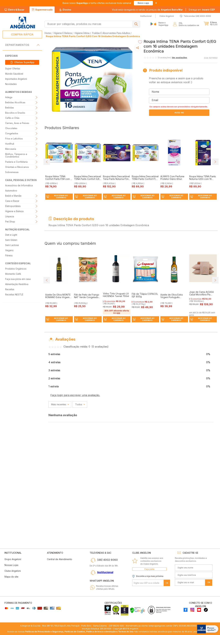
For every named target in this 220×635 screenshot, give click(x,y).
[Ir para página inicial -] (22, 23)
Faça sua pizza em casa (18, 279)
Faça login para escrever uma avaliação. (75, 395)
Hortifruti (9, 143)
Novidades (11, 84)
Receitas (9, 289)
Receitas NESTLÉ (14, 294)
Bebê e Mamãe (13, 195)
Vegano (9, 250)
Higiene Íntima (82, 33)
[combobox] (92, 24)
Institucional (105, 572)
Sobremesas (12, 172)
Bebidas (9, 107)
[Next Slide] (215, 162)
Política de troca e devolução (101, 631)
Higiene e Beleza (14, 211)
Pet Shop (10, 221)
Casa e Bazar (12, 201)
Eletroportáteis (13, 206)
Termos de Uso (125, 631)
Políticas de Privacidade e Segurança (44, 631)
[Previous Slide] (46, 162)
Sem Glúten (11, 240)
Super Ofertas (12, 68)
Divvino (67, 9)
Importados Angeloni (16, 78)
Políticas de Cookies (74, 631)
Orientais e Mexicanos (17, 167)
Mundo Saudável (14, 73)
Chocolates (11, 128)
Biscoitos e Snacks (15, 112)
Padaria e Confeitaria (16, 161)
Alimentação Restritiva (16, 284)
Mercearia (10, 149)
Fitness (9, 255)
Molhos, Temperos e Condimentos (16, 155)
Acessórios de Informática (19, 185)
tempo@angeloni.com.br (160, 626)
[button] (202, 9)
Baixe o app (143, 3)
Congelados (11, 133)
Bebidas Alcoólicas (15, 102)
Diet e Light (11, 234)
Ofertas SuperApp (24, 62)
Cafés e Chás (12, 118)
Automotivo (11, 190)
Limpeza (9, 216)
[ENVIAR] (179, 112)
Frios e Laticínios (14, 138)
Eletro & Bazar (16, 9)
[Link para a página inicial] (48, 33)
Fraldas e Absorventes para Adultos (111, 33)
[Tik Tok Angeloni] (206, 610)
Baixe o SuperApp (163, 23)
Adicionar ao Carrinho (61, 196)
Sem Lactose (12, 245)
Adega (8, 97)
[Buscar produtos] (136, 24)
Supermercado (44, 9)
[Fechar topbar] (156, 3)
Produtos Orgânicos (15, 268)
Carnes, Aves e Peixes (17, 123)
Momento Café (13, 273)
